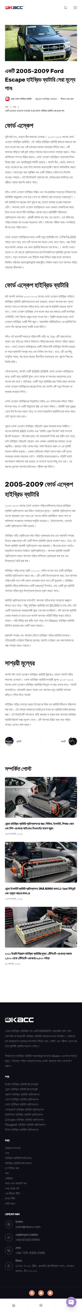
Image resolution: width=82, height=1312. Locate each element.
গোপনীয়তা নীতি (12, 1193)
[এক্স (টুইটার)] (41, 1293)
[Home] (13, 1305)
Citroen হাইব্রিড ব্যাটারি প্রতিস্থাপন (24, 1120)
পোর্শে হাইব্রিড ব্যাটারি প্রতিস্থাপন (22, 1099)
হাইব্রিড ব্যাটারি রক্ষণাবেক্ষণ (18, 1163)
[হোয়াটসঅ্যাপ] (50, 1293)
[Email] (41, 1305)
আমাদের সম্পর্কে (12, 1148)
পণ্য (7, 1153)
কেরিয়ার (8, 1178)
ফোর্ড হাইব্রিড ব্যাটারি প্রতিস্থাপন (21, 1104)
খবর (67, 99)
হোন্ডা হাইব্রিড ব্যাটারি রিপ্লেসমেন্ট (21, 1089)
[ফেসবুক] (32, 1293)
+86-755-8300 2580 (30, 1253)
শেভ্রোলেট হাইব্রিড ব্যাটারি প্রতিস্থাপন (24, 1109)
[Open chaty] (71, 1302)
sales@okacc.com (28, 1227)
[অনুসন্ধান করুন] (65, 7)
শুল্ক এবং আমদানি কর (15, 1183)
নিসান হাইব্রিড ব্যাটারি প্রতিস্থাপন (22, 1130)
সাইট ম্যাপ (10, 1203)
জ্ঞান (72, 99)
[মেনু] (75, 7)
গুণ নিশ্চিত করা (12, 1168)
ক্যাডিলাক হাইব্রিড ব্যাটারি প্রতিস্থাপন (24, 1114)
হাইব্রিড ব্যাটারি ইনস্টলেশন (18, 1158)
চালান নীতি (10, 1198)
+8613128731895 (27, 1240)
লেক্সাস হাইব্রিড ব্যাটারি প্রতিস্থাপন (22, 1094)
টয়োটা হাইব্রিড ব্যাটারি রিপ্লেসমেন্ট (21, 1084)
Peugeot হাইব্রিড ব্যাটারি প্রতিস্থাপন (25, 1125)
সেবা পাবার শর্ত (12, 1188)
